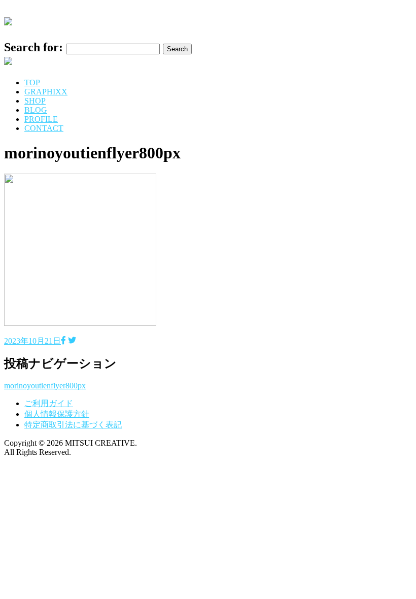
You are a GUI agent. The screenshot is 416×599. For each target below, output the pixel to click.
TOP (32, 82)
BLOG (35, 110)
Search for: (33, 47)
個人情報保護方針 (56, 414)
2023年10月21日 (32, 341)
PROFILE (41, 119)
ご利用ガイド (48, 403)
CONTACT (43, 128)
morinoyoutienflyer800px (45, 385)
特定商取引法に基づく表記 (73, 424)
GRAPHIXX (45, 91)
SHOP (35, 100)
